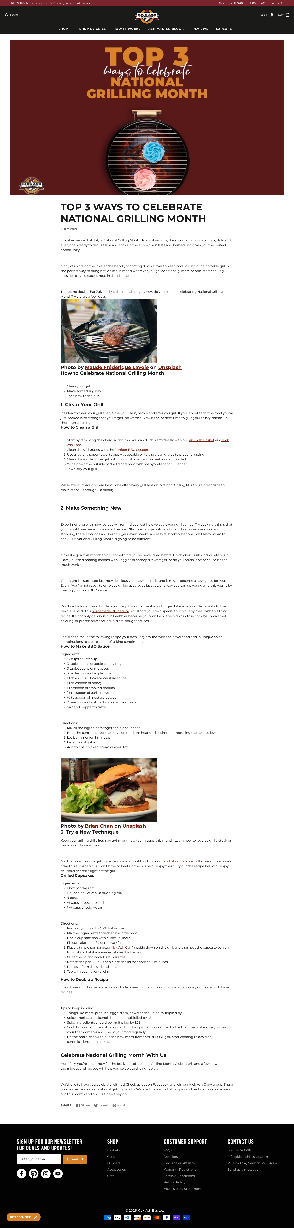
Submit (72, 1159)
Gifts (110, 1176)
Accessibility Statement (183, 1189)
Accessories (116, 1169)
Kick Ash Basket (150, 1210)
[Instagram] (46, 1174)
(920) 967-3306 (239, 1150)
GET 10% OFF (20, 1217)
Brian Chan (99, 826)
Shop (63, 29)
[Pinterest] (34, 1174)
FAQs (263, 3)
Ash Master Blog (164, 29)
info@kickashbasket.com (248, 1157)
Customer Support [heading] (185, 1141)
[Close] (35, 1217)
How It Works (127, 29)
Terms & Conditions (179, 1176)
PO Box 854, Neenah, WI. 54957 (252, 1163)
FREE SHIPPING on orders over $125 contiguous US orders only (50, 3)
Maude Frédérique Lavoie (117, 367)
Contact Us (277, 3)
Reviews (200, 29)
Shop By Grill (92, 29)
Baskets (113, 1150)
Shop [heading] (112, 1141)
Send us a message (243, 1169)
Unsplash (170, 367)
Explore (224, 29)
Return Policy (174, 1182)
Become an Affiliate (179, 1163)
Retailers (171, 1157)
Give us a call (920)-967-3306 (237, 3)
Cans (111, 1157)
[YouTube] (58, 1174)
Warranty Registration (181, 1169)
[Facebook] (21, 1174)
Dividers (113, 1163)
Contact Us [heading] (241, 1141)
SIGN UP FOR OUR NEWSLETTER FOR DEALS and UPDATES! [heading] (49, 1144)
